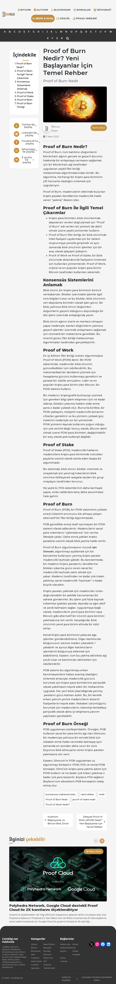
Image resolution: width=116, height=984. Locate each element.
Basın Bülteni (49, 944)
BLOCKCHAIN (62, 9)
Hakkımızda (65, 944)
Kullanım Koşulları (66, 978)
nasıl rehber (87, 794)
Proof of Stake (25, 96)
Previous (95, 840)
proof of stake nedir (84, 799)
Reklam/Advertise (68, 948)
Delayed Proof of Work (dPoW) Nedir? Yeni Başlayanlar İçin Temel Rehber (90, 821)
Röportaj (47, 965)
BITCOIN (25, 9)
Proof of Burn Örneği (24, 105)
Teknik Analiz (49, 968)
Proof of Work (25, 92)
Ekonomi (47, 954)
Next (100, 840)
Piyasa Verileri (86, 18)
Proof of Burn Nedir (57, 799)
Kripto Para (48, 958)
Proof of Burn (24, 100)
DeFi (33, 954)
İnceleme (35, 958)
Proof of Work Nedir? (58, 804)
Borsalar (84, 9)
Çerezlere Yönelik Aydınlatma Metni (97, 978)
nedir (102, 794)
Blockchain (36, 951)
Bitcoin (34, 948)
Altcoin (34, 944)
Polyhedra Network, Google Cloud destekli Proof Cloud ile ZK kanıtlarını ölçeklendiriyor (53, 908)
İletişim (63, 951)
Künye (75, 944)
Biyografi (104, 9)
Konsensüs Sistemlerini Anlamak (23, 85)
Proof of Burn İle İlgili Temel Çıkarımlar (25, 74)
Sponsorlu (35, 968)
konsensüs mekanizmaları (61, 794)
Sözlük (65, 18)
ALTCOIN (42, 9)
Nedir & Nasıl (44, 18)
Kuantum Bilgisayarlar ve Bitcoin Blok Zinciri (58, 820)
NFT (45, 961)
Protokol (35, 965)
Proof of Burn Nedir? (24, 65)
